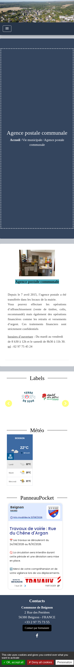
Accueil (15, 140)
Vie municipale (32, 140)
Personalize (64, 662)
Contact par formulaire (37, 627)
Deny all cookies (41, 662)
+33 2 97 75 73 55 (37, 622)
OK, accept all (14, 662)
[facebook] (37, 635)
